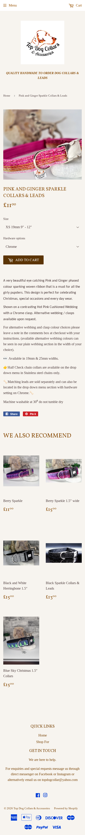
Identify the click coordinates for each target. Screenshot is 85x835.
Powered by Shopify (66, 808)
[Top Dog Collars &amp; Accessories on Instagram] (45, 796)
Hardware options (14, 238)
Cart (78, 5)
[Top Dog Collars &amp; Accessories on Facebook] (38, 796)
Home (6, 95)
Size (5, 219)
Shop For (42, 742)
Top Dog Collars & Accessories (32, 808)
